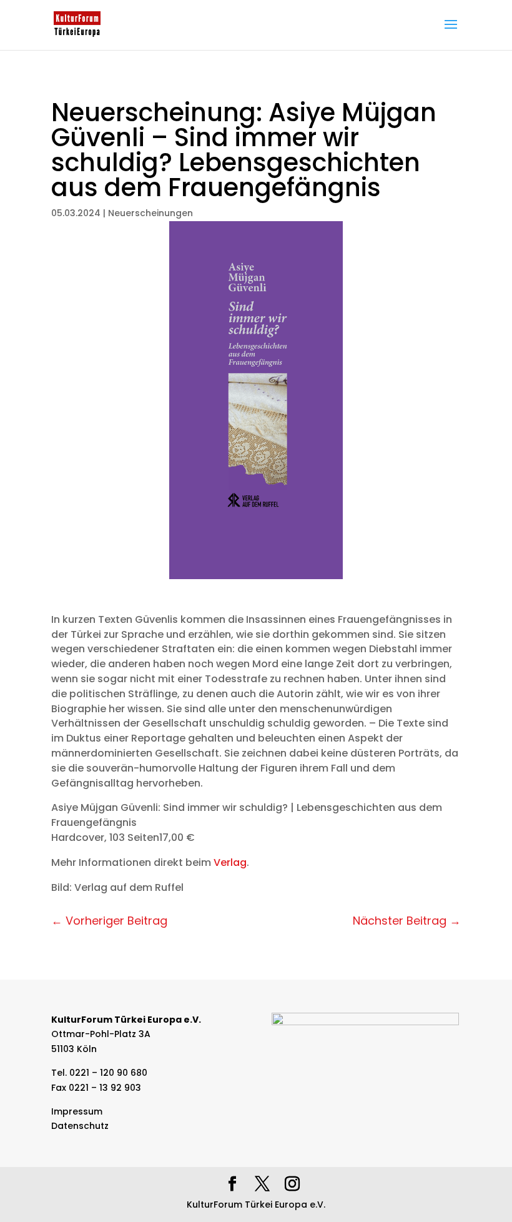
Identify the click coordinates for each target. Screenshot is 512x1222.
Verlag (230, 862)
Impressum (76, 1111)
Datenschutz (80, 1126)
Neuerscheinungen (150, 213)
